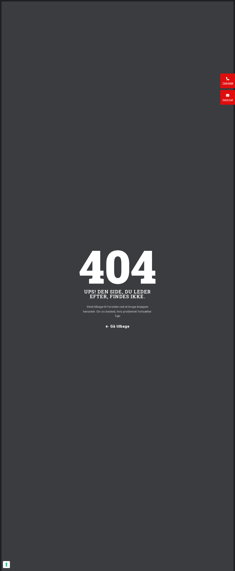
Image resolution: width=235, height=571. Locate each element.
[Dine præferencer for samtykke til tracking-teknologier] (6, 564)
